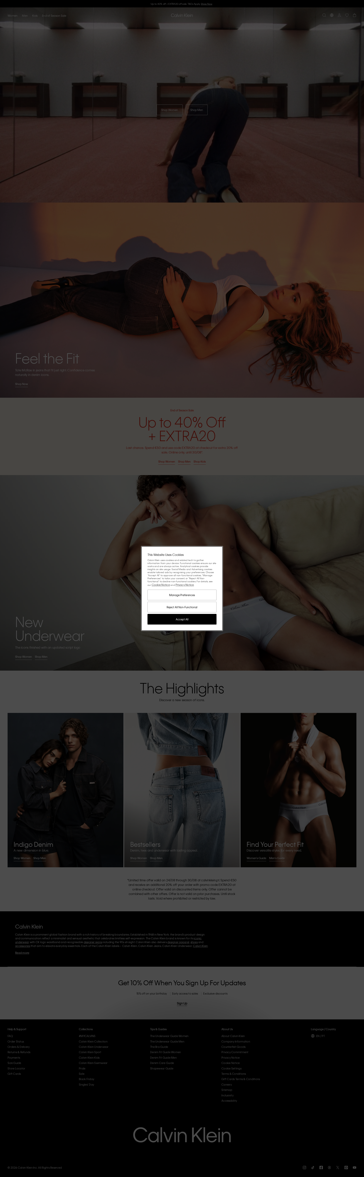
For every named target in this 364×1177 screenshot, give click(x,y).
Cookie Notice (161, 584)
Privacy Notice (185, 584)
